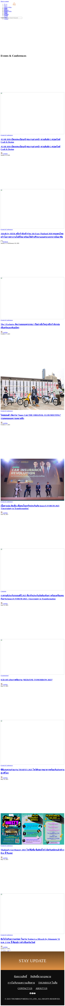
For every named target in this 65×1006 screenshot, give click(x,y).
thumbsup (5, 241)
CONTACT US (25, 988)
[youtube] (64, 1)
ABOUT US (41, 988)
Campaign (3, 591)
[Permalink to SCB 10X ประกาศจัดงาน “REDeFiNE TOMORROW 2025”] (32, 674)
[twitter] (62, 1)
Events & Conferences (7, 135)
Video (5, 13)
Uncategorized (4, 675)
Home (5, 8)
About (5, 17)
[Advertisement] (32, 40)
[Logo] (10, 5)
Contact (6, 19)
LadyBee (5, 153)
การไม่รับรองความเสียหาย (21, 982)
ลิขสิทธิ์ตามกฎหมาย (40, 976)
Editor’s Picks (8, 11)
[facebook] (60, 1)
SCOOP (6, 14)
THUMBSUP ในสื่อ (47, 982)
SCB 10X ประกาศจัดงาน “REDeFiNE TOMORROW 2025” (27, 680)
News (5, 9)
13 (8, 950)
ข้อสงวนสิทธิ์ (20, 976)
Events (6, 16)
